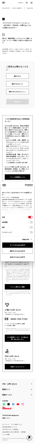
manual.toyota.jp (8, 199)
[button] (29, 438)
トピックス (30, 8)
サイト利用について (16, 424)
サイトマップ (6, 424)
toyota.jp (16, 197)
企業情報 (23, 432)
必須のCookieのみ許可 (17, 257)
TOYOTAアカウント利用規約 (10, 429)
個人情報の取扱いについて (9, 427)
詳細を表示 (25, 239)
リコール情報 (6, 434)
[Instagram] (22, 404)
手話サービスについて (17, 367)
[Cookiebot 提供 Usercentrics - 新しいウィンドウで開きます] (24, 185)
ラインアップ (6, 8)
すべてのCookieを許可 (17, 245)
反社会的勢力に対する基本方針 (10, 432)
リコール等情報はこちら (17, 177)
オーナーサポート (17, 8)
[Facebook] (13, 404)
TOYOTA (3, 3)
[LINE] (3, 404)
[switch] (30, 222)
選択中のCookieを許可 (17, 251)
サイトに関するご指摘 (17, 287)
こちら (15, 136)
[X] (8, 404)
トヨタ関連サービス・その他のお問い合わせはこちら (17, 338)
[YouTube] (17, 404)
